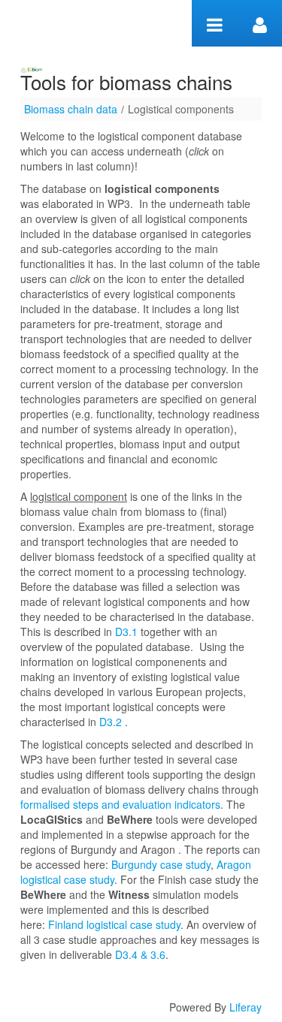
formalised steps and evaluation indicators (120, 804)
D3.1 (126, 631)
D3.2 (110, 721)
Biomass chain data (70, 108)
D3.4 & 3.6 (138, 954)
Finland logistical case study (114, 924)
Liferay (245, 1006)
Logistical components (181, 108)
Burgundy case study (161, 864)
